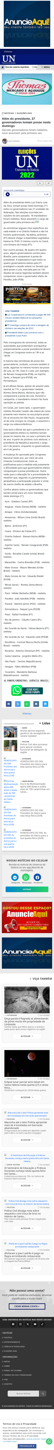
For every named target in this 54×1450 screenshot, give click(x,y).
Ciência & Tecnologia (14, 1374)
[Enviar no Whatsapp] (27, 704)
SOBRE (7, 1394)
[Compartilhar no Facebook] (9, 704)
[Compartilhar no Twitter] (18, 704)
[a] (27, 23)
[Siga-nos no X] (27, 1352)
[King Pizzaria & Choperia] (27, 945)
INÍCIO (7, 1389)
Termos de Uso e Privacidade (18, 1403)
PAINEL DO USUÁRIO (13, 1398)
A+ (49, 183)
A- (40, 183)
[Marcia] (27, 981)
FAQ (6, 1407)
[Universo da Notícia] (18, 59)
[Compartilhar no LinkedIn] (45, 704)
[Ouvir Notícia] (8, 194)
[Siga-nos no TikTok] (42, 1352)
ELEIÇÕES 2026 (10, 1379)
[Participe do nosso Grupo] (27, 690)
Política (8, 1365)
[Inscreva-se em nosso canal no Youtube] (35, 1352)
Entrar (9, 51)
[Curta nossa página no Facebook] (13, 1352)
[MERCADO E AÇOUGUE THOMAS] (27, 89)
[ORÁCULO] (27, 727)
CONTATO (8, 1412)
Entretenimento (12, 1370)
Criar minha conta (26, 1334)
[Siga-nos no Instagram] (20, 1352)
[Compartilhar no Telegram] (36, 704)
